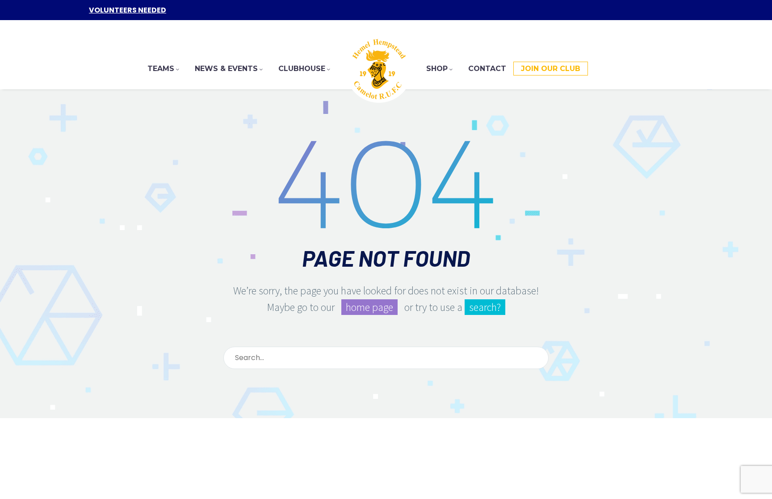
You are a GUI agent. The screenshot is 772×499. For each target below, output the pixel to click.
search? (485, 307)
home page (369, 307)
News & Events (226, 68)
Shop (437, 68)
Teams (160, 68)
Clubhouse (301, 68)
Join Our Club (550, 68)
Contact (487, 68)
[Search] (538, 358)
